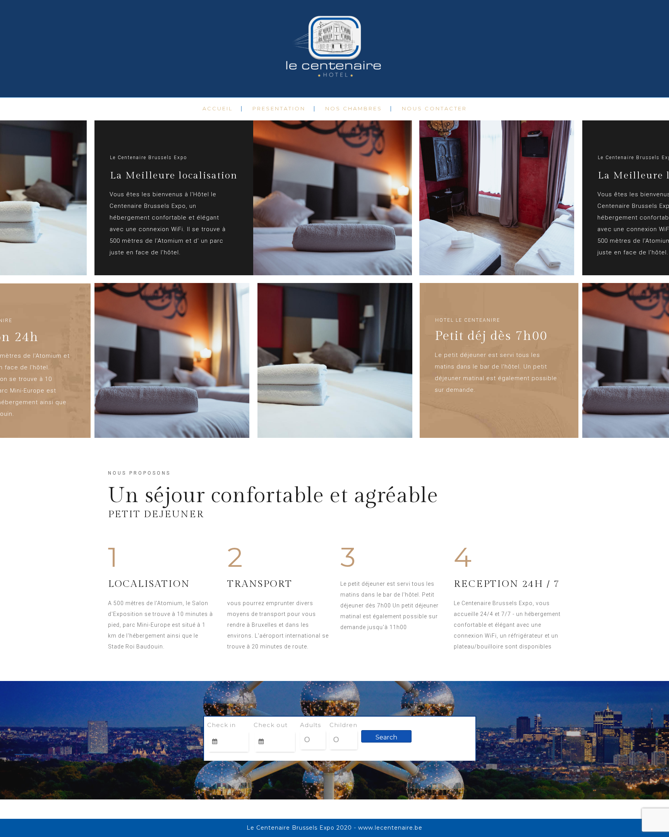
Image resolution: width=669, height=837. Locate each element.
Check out (271, 725)
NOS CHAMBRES (353, 108)
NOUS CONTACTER (434, 108)
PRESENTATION (278, 108)
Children (343, 725)
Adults (310, 725)
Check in (221, 725)
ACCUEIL (217, 108)
